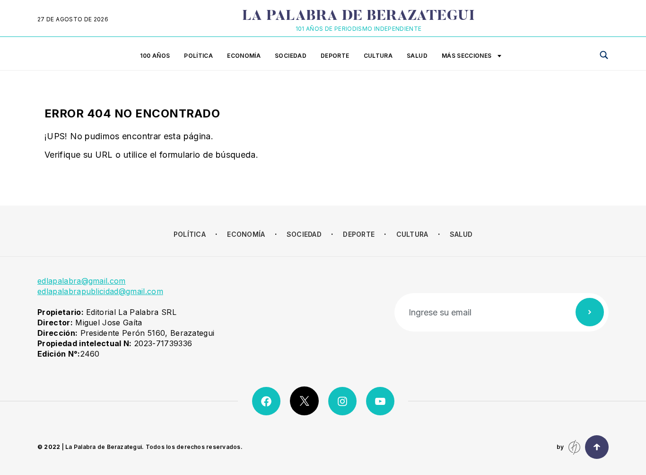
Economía (244, 55)
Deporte (335, 55)
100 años (155, 55)
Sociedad (290, 55)
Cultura (378, 55)
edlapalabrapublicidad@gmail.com (100, 291)
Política (198, 55)
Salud (417, 55)
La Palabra (358, 16)
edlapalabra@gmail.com (81, 281)
